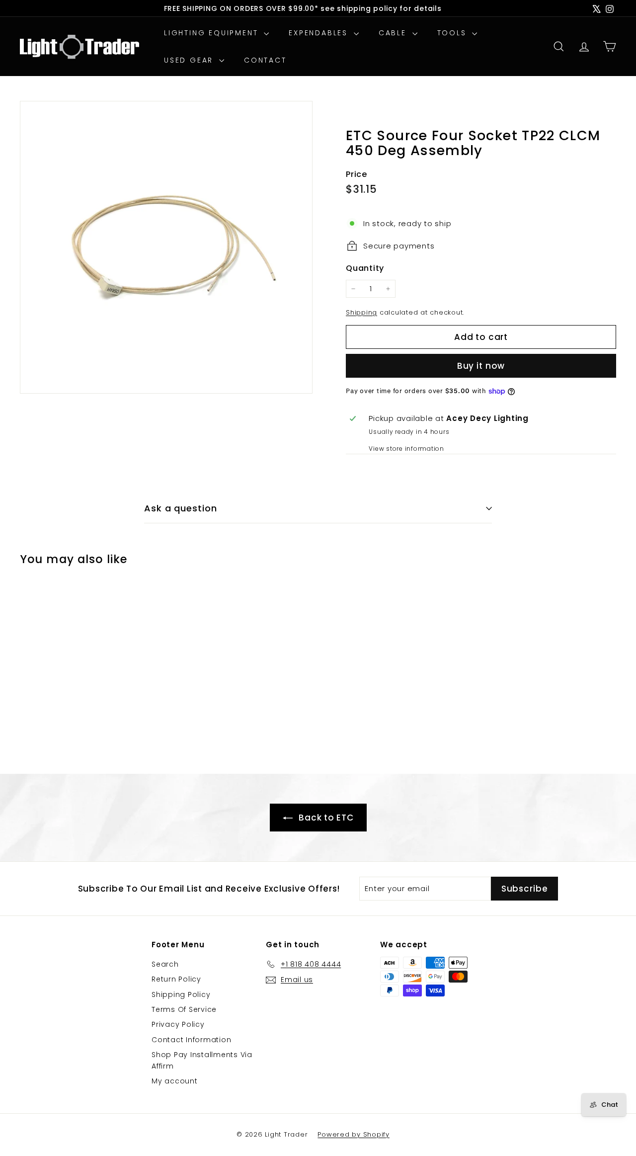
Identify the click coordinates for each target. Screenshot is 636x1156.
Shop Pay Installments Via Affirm (202, 1060)
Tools (453, 33)
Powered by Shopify (354, 1134)
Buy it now (481, 366)
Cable (394, 33)
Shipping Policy (181, 994)
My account (175, 1081)
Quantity (365, 268)
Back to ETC (325, 818)
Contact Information (191, 1040)
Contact (265, 60)
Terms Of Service (184, 1009)
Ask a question (180, 508)
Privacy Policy (178, 1024)
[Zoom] (166, 247)
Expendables (320, 33)
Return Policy (176, 979)
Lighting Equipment (212, 33)
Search (165, 964)
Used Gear (190, 60)
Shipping (361, 312)
